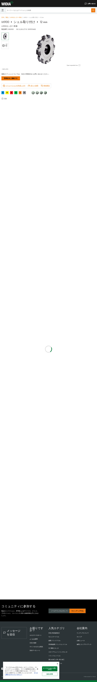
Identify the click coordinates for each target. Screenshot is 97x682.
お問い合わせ (92, 3)
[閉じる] (57, 663)
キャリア (79, 637)
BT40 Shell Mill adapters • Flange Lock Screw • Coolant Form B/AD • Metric (29, 364)
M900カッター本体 (16, 17)
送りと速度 (34, 86)
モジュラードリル (53, 637)
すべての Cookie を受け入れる (49, 668)
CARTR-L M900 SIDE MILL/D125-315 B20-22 (28, 504)
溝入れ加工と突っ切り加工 (56, 659)
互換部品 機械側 (10, 109)
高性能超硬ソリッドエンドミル (57, 644)
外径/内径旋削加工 (54, 633)
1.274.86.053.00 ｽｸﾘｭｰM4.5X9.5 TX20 (29, 591)
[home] (6, 5)
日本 (2, 17)
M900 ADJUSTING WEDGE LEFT (27, 550)
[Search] (93, 10)
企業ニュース (81, 640)
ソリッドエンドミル (54, 656)
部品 (6, 114)
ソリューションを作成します (48, 199)
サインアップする (77, 611)
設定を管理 (50, 674)
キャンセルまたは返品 (36, 646)
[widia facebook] (2, 669)
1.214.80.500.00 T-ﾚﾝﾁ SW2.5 (26, 581)
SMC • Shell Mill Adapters (25, 306)
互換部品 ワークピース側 (13, 112)
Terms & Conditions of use (72, 272)
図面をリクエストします (9, 287)
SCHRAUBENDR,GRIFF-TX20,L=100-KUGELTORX (28, 539)
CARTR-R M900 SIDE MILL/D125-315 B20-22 (29, 516)
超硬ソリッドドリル (54, 640)
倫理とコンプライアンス (84, 644)
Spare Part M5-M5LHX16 (24, 572)
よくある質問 (34, 639)
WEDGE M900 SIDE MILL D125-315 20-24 (28, 527)
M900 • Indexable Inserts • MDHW (28, 443)
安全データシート (35, 650)
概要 (6, 103)
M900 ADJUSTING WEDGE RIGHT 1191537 (27, 562)
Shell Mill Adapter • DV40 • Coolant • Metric (29, 387)
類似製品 (47, 86)
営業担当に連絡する (11, 78)
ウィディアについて (83, 633)
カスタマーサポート (36, 635)
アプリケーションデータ (13, 105)
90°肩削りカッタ (53, 648)
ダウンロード (9, 107)
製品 (7, 17)
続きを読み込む (48, 421)
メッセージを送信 (13, 632)
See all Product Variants (86, 169)
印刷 (5, 98)
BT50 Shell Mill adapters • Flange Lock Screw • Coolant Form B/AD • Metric (29, 329)
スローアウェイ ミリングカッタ (57, 652)
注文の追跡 (33, 643)
